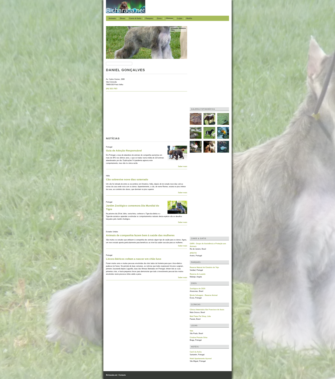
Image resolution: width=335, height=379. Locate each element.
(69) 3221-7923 (111, 89)
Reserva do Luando (197, 274)
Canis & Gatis (135, 18)
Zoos (159, 18)
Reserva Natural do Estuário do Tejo (204, 267)
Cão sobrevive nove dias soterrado (127, 179)
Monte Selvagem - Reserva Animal (203, 295)
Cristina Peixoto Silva (198, 337)
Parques (149, 18)
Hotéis (189, 18)
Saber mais (182, 166)
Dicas (122, 18)
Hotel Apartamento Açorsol (201, 359)
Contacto (122, 375)
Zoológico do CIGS (197, 289)
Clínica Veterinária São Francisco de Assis (207, 310)
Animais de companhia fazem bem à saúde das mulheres (140, 235)
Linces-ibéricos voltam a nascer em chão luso (133, 259)
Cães (172, 30)
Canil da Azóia (196, 352)
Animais (112, 18)
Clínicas (169, 18)
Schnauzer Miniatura (178, 28)
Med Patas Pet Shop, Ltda (200, 316)
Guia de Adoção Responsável (124, 150)
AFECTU (193, 253)
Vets (191, 331)
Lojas (179, 18)
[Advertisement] (188, 6)
